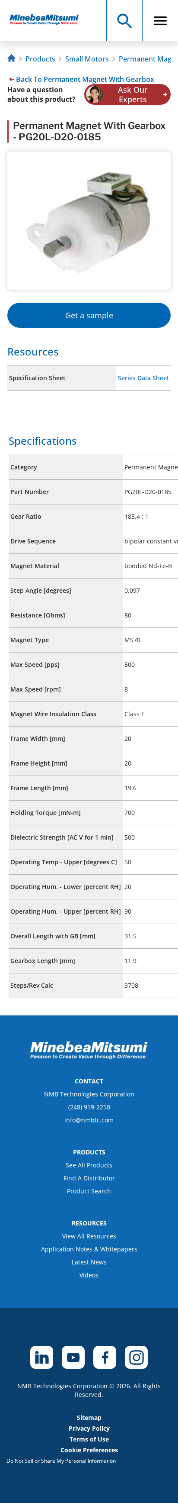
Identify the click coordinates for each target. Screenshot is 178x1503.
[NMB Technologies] (12, 59)
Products (40, 59)
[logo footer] (89, 1057)
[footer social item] (41, 1357)
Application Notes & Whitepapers (89, 1249)
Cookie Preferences (89, 1450)
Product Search (89, 1191)
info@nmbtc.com (89, 1120)
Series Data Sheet (143, 378)
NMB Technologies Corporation (89, 1094)
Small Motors (87, 59)
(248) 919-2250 (89, 1107)
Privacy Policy (89, 1428)
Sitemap (89, 1417)
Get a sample (89, 315)
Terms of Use (89, 1439)
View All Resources (89, 1236)
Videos (89, 1275)
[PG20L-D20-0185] (48, 20)
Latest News (89, 1262)
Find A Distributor (89, 1178)
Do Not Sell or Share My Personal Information (61, 1460)
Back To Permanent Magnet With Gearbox (85, 79)
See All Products (89, 1165)
